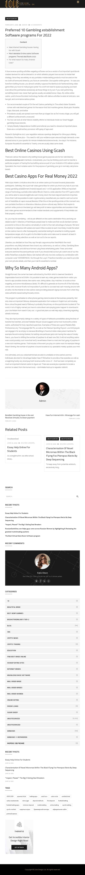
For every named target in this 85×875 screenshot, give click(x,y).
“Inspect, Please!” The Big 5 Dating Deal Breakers (23, 524)
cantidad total (66, 796)
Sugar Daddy (12, 712)
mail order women (15, 694)
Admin (24, 25)
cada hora (44, 796)
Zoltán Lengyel (28, 443)
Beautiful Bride (13, 607)
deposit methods (38, 801)
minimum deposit (28, 805)
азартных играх (25, 809)
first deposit (51, 801)
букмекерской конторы (41, 809)
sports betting (66, 805)
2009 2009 (10, 796)
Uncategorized (11, 19)
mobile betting (41, 805)
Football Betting (63, 801)
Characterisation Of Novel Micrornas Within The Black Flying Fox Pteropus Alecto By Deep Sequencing (61, 453)
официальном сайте (60, 809)
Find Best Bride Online (16, 656)
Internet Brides (14, 669)
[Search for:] (42, 496)
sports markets (11, 809)
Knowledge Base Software (18, 675)
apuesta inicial (21, 796)
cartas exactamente (13, 801)
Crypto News (12, 638)
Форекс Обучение (15, 743)
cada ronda (54, 796)
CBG (8, 632)
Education (11, 650)
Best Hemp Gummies (15, 613)
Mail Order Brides (14, 687)
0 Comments (36, 25)
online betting (54, 805)
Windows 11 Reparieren (17, 737)
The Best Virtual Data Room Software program (22, 536)
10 (8, 601)
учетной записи (12, 814)
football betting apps (13, 805)
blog (9, 625)
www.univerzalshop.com (14, 160)
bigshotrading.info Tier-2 (18, 619)
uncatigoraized (13, 724)
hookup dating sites (15, 663)
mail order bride (14, 681)
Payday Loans (12, 706)
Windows (11, 731)
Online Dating (13, 700)
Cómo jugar (25, 801)
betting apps (33, 796)
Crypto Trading (13, 644)
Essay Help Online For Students (16, 513)
